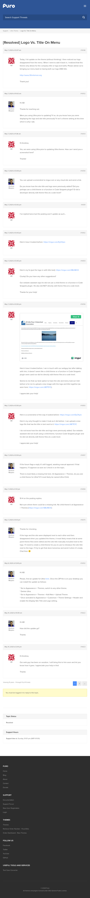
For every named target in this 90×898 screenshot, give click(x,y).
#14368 (83, 489)
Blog (4, 775)
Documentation (8, 800)
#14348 (83, 50)
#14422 (83, 613)
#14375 (83, 520)
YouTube (6, 854)
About (5, 779)
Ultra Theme (14, 31)
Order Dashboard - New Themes (15, 833)
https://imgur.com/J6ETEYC (40, 387)
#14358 (83, 304)
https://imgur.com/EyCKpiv (54, 242)
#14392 (83, 563)
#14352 (83, 94)
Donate (5, 787)
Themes (6, 825)
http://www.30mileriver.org (31, 75)
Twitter (5, 850)
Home (5, 771)
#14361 (83, 205)
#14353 (83, 134)
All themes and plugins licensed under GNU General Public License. (45, 891)
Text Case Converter (10, 870)
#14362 (83, 233)
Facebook (6, 845)
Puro (47, 888)
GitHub (5, 858)
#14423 (83, 647)
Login (5, 812)
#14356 (83, 171)
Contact (5, 783)
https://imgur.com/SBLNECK (67, 270)
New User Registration (11, 808)
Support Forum (8, 804)
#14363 (83, 261)
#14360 (83, 406)
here (47, 579)
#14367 (83, 455)
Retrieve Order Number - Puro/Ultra (16, 829)
